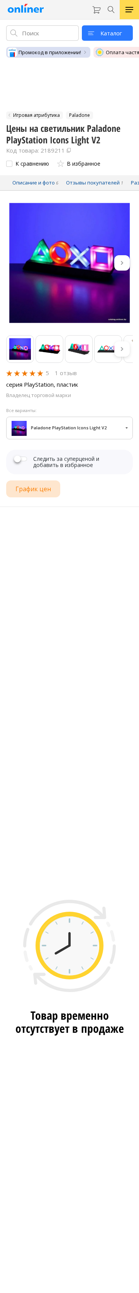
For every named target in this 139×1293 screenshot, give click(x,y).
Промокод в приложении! (50, 52)
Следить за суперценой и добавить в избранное (66, 462)
